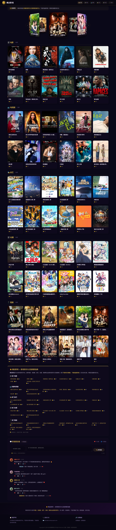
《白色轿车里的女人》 (64, 379)
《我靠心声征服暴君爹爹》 (48, 423)
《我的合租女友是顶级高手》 (16, 423)
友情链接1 (78, 520)
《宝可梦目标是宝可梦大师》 (32, 415)
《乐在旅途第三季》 (63, 400)
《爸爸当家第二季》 (47, 400)
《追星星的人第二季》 (31, 400)
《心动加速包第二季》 (15, 404)
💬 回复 (19, 463)
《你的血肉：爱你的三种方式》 (33, 381)
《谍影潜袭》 (94, 379)
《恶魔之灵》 (78, 379)
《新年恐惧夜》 (13, 379)
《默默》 (28, 379)
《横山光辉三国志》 (30, 410)
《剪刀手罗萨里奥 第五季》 (32, 389)
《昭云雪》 (12, 394)
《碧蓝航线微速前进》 (96, 410)
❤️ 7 (15, 492)
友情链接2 (83, 520)
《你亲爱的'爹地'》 (79, 389)
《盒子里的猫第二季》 (31, 404)
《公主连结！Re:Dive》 (64, 410)
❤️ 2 (50, 495)
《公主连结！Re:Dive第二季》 (49, 410)
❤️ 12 (15, 463)
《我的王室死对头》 (14, 389)
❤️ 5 (15, 484)
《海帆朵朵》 (94, 400)
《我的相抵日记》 (95, 389)
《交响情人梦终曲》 (79, 410)
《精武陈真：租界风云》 (48, 379)
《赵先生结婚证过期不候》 (81, 423)
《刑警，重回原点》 (63, 389)
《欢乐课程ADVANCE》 (15, 415)
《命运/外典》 (13, 410)
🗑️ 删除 (24, 463)
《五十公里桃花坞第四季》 (16, 400)
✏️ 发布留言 (99, 450)
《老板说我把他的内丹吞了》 (32, 423)
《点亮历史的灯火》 (79, 400)
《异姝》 (12, 381)
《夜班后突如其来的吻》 (31, 394)
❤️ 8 (15, 476)
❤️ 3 (43, 466)
